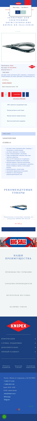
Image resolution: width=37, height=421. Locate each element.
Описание (7, 133)
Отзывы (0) (7, 142)
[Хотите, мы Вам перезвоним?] (4, 416)
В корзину (16, 94)
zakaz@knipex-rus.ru (9, 393)
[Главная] (2, 9)
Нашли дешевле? (7, 83)
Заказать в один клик (19, 98)
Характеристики (9, 138)
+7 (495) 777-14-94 (9, 381)
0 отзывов (17, 31)
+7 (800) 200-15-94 (9, 384)
